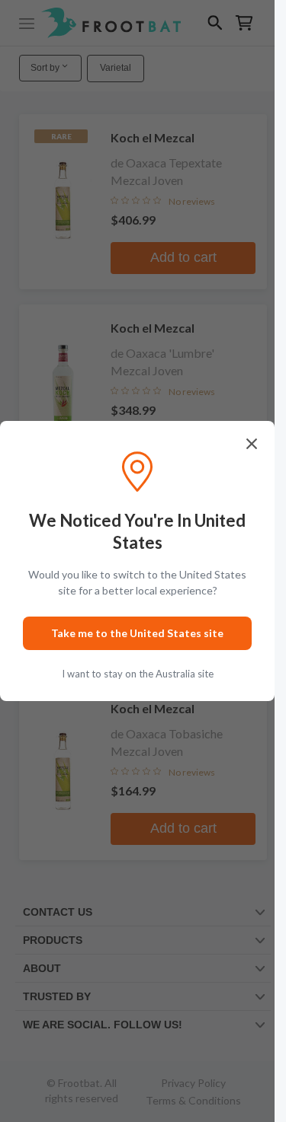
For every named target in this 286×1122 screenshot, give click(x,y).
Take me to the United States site (137, 632)
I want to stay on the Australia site (138, 674)
